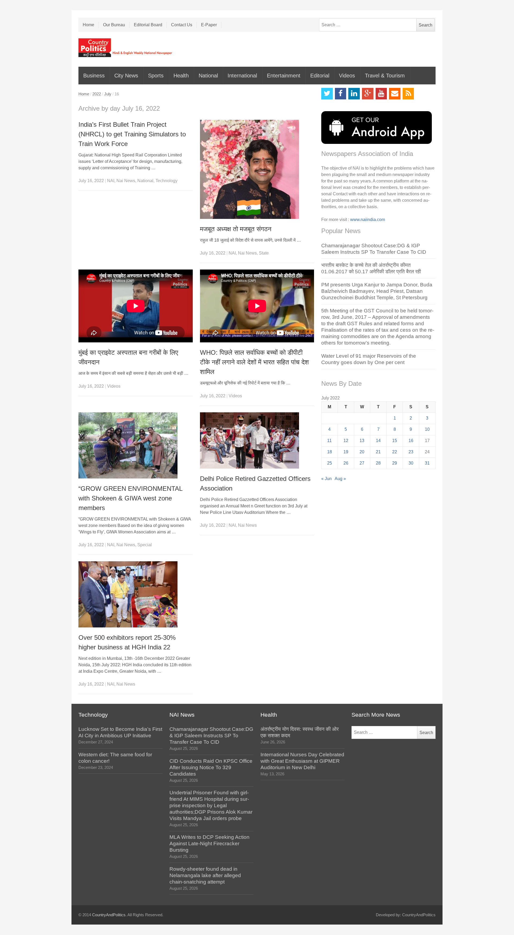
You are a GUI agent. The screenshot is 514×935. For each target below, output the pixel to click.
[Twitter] (327, 93)
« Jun (326, 478)
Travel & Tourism (385, 75)
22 (394, 452)
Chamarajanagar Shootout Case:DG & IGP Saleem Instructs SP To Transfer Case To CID (211, 735)
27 (362, 463)
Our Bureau (114, 25)
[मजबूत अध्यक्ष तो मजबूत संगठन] (257, 169)
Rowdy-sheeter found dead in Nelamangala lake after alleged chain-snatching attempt (205, 875)
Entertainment (283, 75)
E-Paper (209, 25)
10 (427, 429)
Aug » (340, 478)
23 (411, 452)
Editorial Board (148, 25)
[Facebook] (340, 93)
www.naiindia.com (367, 219)
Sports (156, 75)
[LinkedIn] (354, 93)
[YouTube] (381, 93)
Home (88, 25)
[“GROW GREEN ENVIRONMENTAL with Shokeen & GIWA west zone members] (135, 445)
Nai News (125, 180)
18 (329, 452)
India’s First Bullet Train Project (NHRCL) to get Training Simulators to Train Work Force (132, 134)
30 (411, 463)
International (242, 75)
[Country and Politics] (125, 47)
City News (126, 75)
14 (378, 440)
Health (181, 75)
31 (427, 463)
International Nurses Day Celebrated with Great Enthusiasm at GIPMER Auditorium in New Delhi (302, 761)
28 (378, 463)
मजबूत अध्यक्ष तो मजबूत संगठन (235, 229)
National (208, 75)
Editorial (319, 75)
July (107, 94)
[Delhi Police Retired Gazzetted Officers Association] (257, 440)
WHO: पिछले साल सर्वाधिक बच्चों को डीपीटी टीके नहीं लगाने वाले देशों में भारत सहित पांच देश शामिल (254, 362)
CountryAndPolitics (109, 915)
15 (394, 440)
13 (362, 440)
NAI (110, 180)
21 (378, 452)
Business (94, 75)
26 (345, 463)
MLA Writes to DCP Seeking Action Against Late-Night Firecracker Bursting (209, 843)
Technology (166, 180)
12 (345, 440)
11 (329, 440)
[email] (394, 93)
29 (394, 463)
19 (345, 452)
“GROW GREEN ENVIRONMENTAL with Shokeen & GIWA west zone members (130, 498)
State (264, 253)
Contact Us (181, 25)
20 (362, 452)
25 (329, 463)
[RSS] (408, 93)
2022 (96, 94)
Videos (347, 75)
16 (411, 440)
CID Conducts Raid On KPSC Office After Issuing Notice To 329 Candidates (210, 767)
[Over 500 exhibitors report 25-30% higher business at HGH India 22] (135, 594)
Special (144, 545)
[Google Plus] (367, 93)
